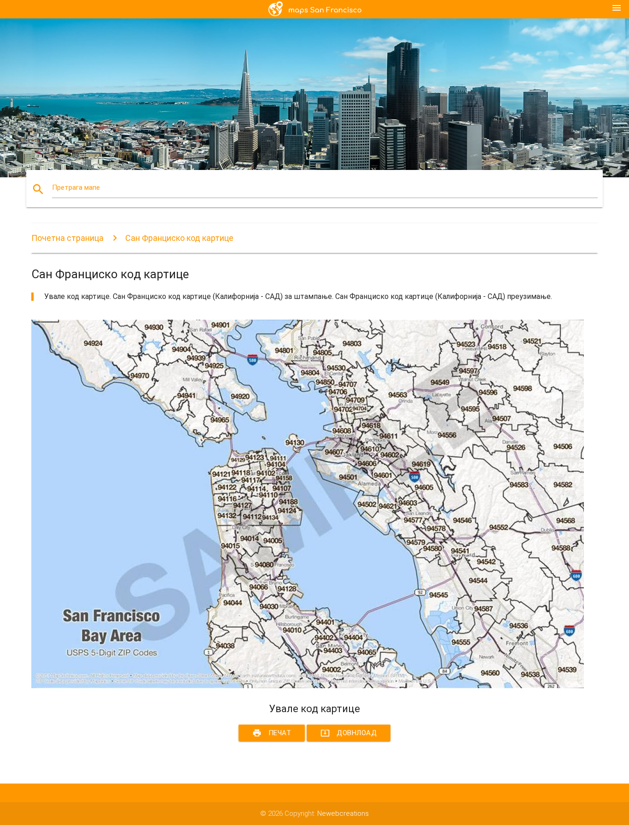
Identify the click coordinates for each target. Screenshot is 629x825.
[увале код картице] (307, 686)
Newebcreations (343, 813)
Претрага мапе (76, 187)
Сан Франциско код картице (179, 238)
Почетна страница (67, 238)
